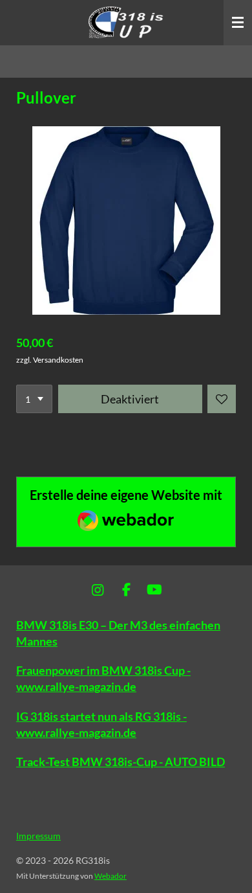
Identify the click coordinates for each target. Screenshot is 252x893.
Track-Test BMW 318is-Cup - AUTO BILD (120, 761)
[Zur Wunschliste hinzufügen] (221, 399)
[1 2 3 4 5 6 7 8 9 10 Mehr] (34, 399)
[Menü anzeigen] (238, 22)
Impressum (38, 835)
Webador (110, 875)
